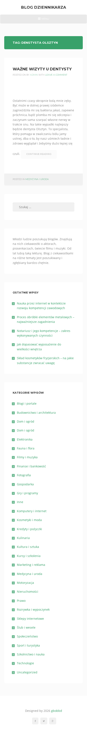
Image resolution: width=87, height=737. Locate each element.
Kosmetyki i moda (29, 520)
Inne (20, 502)
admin (34, 75)
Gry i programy (27, 493)
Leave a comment (56, 75)
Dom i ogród (25, 421)
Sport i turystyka (28, 645)
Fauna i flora (25, 448)
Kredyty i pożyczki (29, 529)
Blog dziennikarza (43, 7)
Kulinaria (23, 538)
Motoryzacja (25, 583)
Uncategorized (27, 672)
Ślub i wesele (26, 627)
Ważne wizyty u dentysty (42, 69)
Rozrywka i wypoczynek (33, 609)
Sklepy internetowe (30, 619)
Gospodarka (25, 484)
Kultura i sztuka (28, 547)
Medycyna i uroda (37, 179)
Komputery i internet (31, 511)
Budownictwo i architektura (36, 413)
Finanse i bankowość (31, 466)
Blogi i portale (27, 403)
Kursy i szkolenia (29, 556)
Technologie (25, 663)
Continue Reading (39, 154)
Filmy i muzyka (27, 457)
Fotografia (24, 475)
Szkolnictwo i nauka (31, 654)
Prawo (21, 601)
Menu (43, 20)
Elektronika (25, 439)
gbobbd (56, 711)
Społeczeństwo (27, 636)
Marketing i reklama (31, 565)
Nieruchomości (27, 592)
